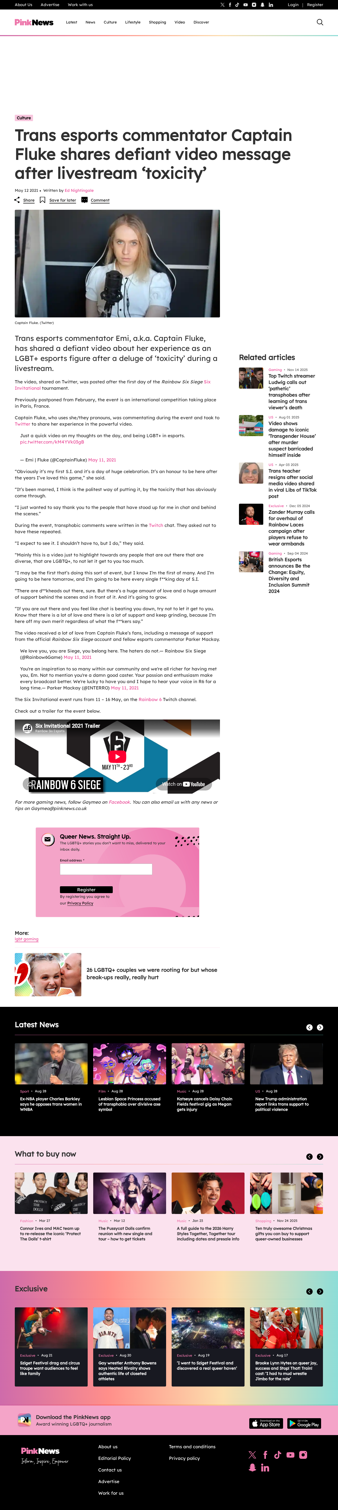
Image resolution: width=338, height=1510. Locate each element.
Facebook (119, 802)
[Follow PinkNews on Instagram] (303, 1456)
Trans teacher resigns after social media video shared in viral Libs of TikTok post (293, 483)
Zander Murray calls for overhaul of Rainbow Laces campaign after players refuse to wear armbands (292, 528)
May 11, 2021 (102, 460)
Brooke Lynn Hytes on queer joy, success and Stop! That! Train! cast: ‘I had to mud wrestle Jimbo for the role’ (286, 1370)
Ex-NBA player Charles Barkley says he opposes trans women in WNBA (51, 1104)
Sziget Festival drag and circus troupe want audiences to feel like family (50, 1368)
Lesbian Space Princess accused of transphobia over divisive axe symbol (129, 1104)
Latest (71, 22)
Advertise (50, 4)
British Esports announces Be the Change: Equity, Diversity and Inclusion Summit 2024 (289, 575)
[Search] (320, 22)
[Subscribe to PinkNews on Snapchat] (252, 1469)
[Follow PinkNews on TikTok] (278, 1456)
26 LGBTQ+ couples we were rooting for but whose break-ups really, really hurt (152, 973)
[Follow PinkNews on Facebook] (265, 1456)
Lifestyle (132, 22)
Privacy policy (184, 1458)
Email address (78, 860)
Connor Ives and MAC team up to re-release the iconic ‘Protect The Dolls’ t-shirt (50, 1233)
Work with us (80, 4)
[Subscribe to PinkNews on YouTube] (290, 1456)
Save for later (62, 200)
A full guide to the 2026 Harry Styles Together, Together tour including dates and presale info (208, 1233)
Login (293, 4)
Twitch (156, 525)
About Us (23, 4)
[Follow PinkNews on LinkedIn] (271, 5)
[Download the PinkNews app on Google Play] (304, 1423)
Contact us (110, 1470)
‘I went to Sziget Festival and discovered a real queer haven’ (207, 1365)
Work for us (111, 1493)
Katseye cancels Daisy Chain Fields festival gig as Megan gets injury (204, 1104)
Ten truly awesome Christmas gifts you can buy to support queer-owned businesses (283, 1233)
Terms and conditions (192, 1446)
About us (108, 1446)
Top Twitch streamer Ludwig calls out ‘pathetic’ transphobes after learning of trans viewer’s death (292, 392)
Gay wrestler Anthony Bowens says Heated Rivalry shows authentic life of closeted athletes (127, 1370)
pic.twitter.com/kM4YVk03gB (52, 442)
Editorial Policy (114, 1458)
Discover (201, 22)
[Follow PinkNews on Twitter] (252, 1456)
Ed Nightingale (79, 190)
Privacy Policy (80, 903)
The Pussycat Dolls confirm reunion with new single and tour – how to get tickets (125, 1233)
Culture (110, 22)
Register (315, 4)
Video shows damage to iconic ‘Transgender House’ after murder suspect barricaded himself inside (292, 439)
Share (29, 200)
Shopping (157, 22)
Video (180, 22)
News (90, 22)
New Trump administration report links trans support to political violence (282, 1104)
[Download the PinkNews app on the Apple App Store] (266, 1423)
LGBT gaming (27, 938)
